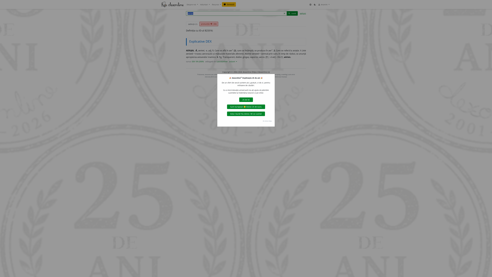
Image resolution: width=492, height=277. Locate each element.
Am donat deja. (267, 121)
